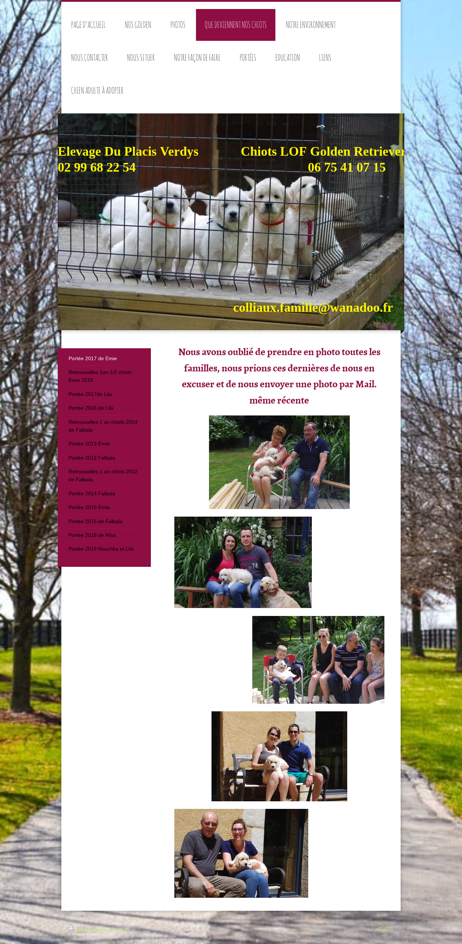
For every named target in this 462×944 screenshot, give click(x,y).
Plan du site (120, 929)
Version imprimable (91, 929)
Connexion (384, 928)
